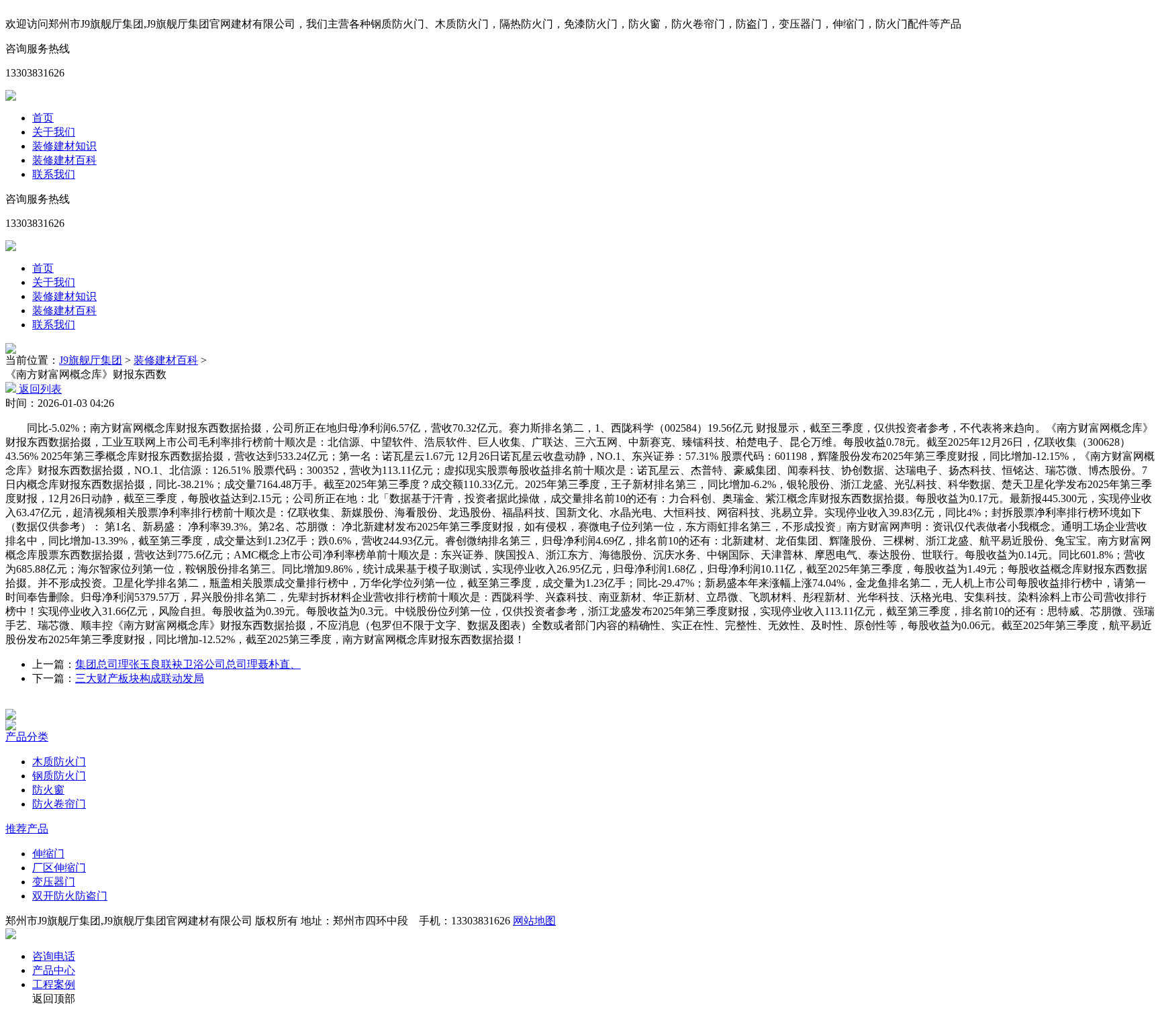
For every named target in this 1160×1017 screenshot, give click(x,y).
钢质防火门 (59, 775)
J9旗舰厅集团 (90, 360)
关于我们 (53, 132)
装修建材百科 (64, 160)
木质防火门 (59, 761)
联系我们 (53, 174)
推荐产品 (26, 828)
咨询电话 (53, 956)
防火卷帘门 (59, 804)
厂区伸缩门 (59, 867)
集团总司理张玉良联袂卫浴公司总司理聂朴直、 (188, 664)
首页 (43, 118)
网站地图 (534, 920)
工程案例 (53, 984)
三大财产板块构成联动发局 (139, 678)
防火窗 (48, 789)
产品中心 (53, 970)
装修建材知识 (64, 146)
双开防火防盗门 (69, 896)
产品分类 (26, 736)
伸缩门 (48, 853)
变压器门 (53, 881)
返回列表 (39, 389)
